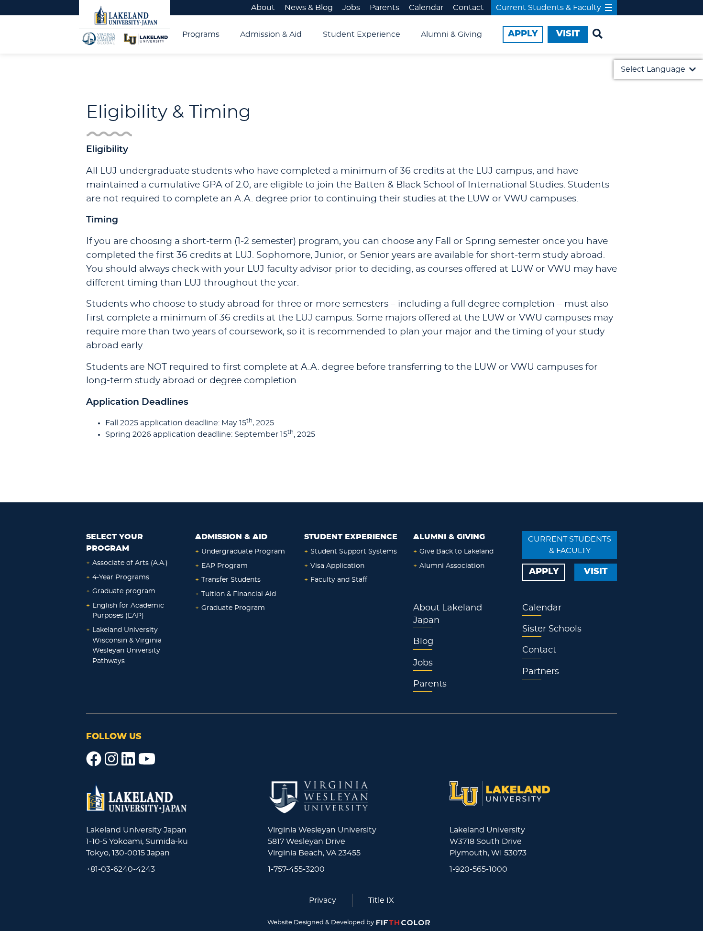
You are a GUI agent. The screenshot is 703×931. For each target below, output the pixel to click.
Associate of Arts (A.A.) (130, 562)
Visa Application (337, 565)
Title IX (381, 900)
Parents (384, 7)
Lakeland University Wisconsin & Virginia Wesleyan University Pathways (127, 645)
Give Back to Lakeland (456, 551)
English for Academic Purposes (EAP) (128, 611)
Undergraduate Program (243, 551)
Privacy (322, 900)
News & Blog (309, 7)
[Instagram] (111, 759)
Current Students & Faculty (548, 7)
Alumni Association (451, 565)
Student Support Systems (353, 551)
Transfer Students (231, 579)
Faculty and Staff (338, 579)
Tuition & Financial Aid (238, 594)
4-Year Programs (120, 577)
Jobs (351, 7)
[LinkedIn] (128, 759)
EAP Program (224, 565)
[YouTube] (146, 759)
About (263, 7)
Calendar (426, 7)
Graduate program (123, 591)
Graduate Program (233, 607)
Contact (468, 7)
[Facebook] (93, 759)
